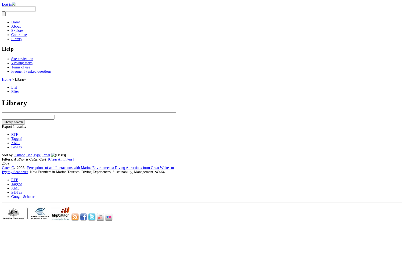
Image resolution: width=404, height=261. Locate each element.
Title (29, 155)
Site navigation (22, 59)
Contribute (19, 35)
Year (46, 155)
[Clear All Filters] (61, 159)
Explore (17, 30)
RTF (14, 134)
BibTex (16, 147)
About (16, 26)
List (14, 87)
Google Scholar (22, 197)
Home (15, 22)
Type (37, 155)
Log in (7, 4)
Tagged (16, 139)
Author (19, 155)
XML (15, 143)
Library (16, 39)
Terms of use (20, 67)
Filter (15, 91)
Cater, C (8, 168)
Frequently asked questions (31, 71)
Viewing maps (21, 63)
